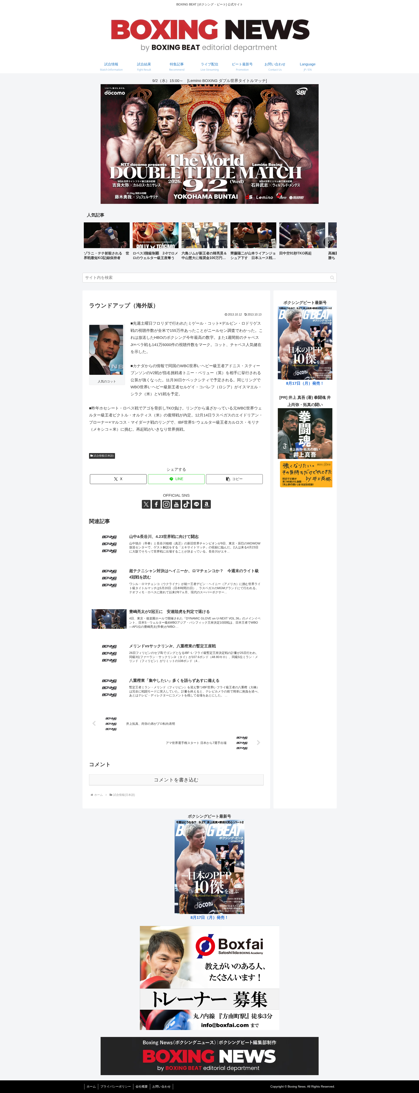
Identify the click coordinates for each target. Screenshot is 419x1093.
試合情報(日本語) (104, 455)
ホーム (91, 1086)
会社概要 (142, 1086)
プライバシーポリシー (115, 1086)
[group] (107, 243)
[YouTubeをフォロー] (176, 504)
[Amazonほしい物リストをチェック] (206, 504)
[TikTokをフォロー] (186, 504)
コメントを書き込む (176, 780)
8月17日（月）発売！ (305, 383)
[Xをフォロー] (146, 504)
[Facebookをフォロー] (156, 504)
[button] (328, 242)
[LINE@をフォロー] (196, 504)
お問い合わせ (161, 1086)
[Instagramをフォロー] (166, 504)
